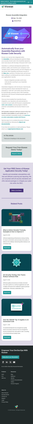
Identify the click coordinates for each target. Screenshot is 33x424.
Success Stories (5, 394)
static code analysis (7, 105)
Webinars (13, 376)
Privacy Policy (5, 402)
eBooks (12, 378)
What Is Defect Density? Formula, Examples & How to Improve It (14, 231)
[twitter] (10, 362)
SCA (3, 376)
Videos (12, 381)
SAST (3, 374)
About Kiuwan (5, 392)
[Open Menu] (30, 7)
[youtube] (14, 362)
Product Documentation (16, 380)
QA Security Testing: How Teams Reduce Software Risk (14, 275)
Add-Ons (4, 378)
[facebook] (3, 362)
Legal (3, 400)
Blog (12, 374)
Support (3, 398)
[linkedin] (6, 362)
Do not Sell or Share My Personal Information (12, 366)
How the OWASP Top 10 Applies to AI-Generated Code (16, 320)
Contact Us (4, 396)
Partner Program (15, 383)
